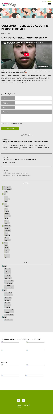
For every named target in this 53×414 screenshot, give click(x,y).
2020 (4, 266)
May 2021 (7, 302)
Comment (5, 112)
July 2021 (7, 307)
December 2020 (9, 288)
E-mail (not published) (7, 103)
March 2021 (8, 297)
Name (4, 98)
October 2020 (8, 283)
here (25, 72)
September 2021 (9, 310)
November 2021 (9, 312)
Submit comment (10, 128)
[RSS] (18, 400)
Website (5, 107)
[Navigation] (49, 4)
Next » (29, 134)
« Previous (24, 134)
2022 (4, 317)
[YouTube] (23, 400)
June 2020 (7, 273)
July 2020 (7, 276)
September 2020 (9, 280)
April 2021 (7, 300)
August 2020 (8, 278)
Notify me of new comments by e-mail (13, 123)
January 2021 (8, 293)
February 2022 (8, 319)
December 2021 (9, 314)
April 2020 (7, 268)
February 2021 (8, 295)
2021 (4, 290)
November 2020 (9, 285)
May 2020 (7, 271)
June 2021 (7, 305)
